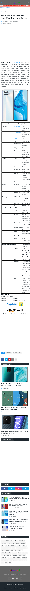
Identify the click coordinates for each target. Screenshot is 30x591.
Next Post (25, 480)
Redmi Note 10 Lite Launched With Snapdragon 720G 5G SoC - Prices (12, 385)
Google (12, 545)
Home (2, 12)
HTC (20, 545)
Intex (13, 548)
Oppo (20, 352)
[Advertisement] (15, 43)
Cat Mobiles (11, 543)
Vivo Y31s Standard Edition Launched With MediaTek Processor (19, 498)
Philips (3, 555)
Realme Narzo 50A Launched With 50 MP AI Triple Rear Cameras (14, 432)
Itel (17, 548)
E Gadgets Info (20, 585)
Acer (3, 540)
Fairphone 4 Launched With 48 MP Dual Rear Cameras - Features (13, 408)
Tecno (13, 557)
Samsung (15, 555)
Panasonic (25, 553)
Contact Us (23, 588)
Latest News (8, 12)
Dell (3, 545)
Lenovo (7, 550)
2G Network (17, 126)
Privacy (16, 588)
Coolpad (23, 543)
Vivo (3, 560)
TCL (9, 557)
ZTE (3, 562)
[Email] (12, 359)
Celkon (17, 543)
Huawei (24, 545)
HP (16, 545)
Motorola (4, 553)
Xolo (18, 560)
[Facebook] (2, 359)
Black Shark (21, 540)
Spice (24, 555)
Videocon (24, 557)
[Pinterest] (9, 359)
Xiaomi (13, 560)
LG (26, 548)
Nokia (9, 553)
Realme (9, 555)
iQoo (10, 562)
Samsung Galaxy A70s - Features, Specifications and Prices (18, 505)
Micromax (13, 550)
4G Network (17, 139)
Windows (8, 560)
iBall (6, 562)
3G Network (17, 132)
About (10, 588)
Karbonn (22, 548)
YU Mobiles (23, 560)
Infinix (3, 548)
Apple (12, 540)
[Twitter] (6, 359)
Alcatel (7, 540)
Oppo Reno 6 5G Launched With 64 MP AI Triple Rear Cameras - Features (18, 513)
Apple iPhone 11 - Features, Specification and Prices (16, 527)
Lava (3, 550)
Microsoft (20, 550)
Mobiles (15, 352)
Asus (16, 540)
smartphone (16, 62)
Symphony (4, 557)
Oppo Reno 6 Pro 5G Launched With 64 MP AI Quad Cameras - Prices (18, 520)
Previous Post (5, 480)
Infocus (8, 548)
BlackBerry (4, 543)
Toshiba (18, 557)
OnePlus (14, 553)
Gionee (7, 545)
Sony (20, 555)
